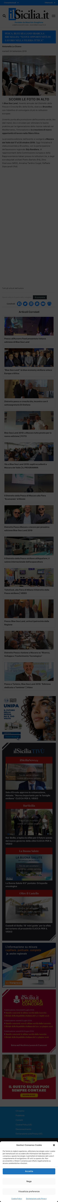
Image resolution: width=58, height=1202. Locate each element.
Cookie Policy (16, 1199)
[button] (54, 1145)
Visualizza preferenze (29, 1191)
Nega (29, 1181)
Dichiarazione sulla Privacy (36, 1199)
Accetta (29, 1171)
